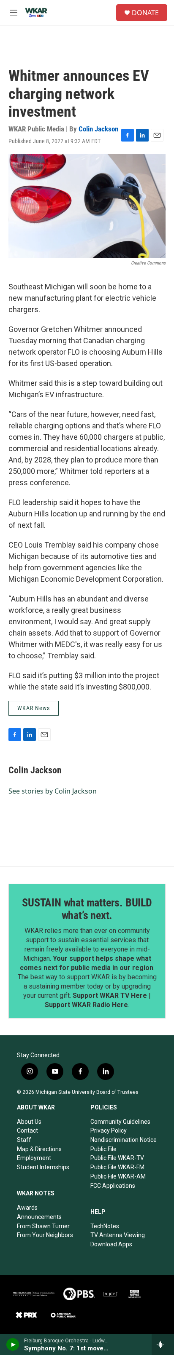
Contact (27, 1130)
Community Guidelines (120, 1121)
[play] (13, 1344)
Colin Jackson (98, 129)
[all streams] (163, 1344)
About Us (29, 1121)
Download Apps (111, 1244)
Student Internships (43, 1167)
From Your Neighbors (45, 1235)
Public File (103, 1149)
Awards (27, 1207)
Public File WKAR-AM (118, 1176)
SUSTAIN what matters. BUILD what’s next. (87, 909)
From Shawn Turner (43, 1226)
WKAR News (33, 708)
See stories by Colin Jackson (52, 791)
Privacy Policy (108, 1130)
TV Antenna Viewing (117, 1235)
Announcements (39, 1216)
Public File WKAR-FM (117, 1167)
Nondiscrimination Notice (123, 1139)
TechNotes (104, 1226)
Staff (24, 1139)
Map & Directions (39, 1149)
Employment (34, 1158)
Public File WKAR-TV (117, 1158)
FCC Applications (112, 1185)
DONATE (145, 12)
